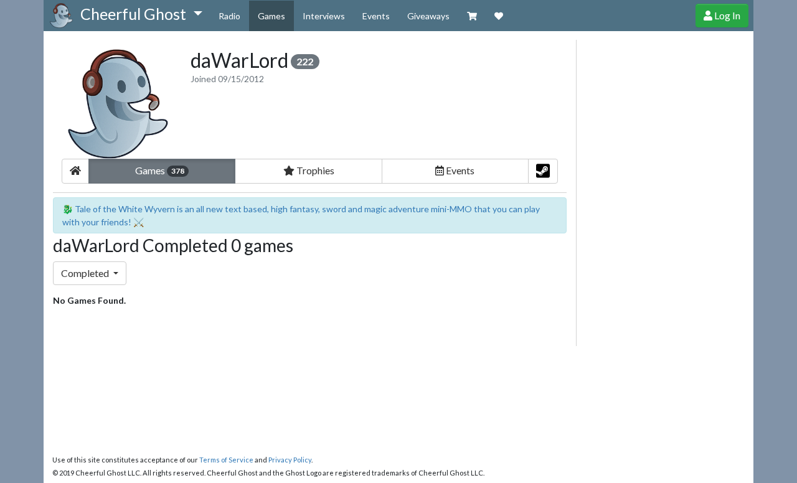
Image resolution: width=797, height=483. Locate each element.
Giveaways (428, 16)
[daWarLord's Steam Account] (543, 171)
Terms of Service (226, 460)
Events (376, 16)
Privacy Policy (289, 460)
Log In (726, 15)
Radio (229, 16)
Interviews (324, 16)
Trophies (314, 170)
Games (271, 16)
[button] (141, 14)
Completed (86, 273)
